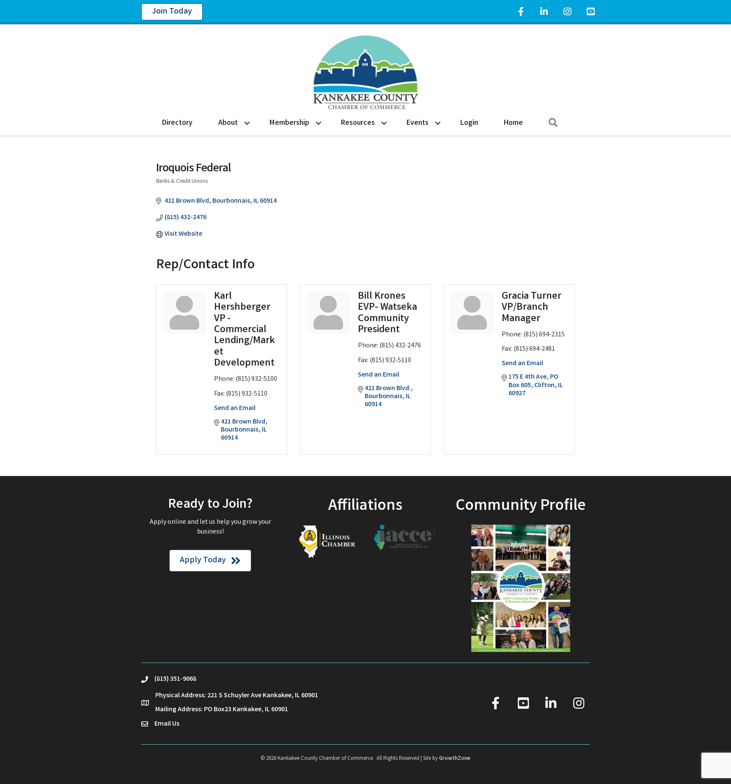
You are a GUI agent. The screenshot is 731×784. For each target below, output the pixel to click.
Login (469, 123)
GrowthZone (454, 759)
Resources (358, 123)
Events (418, 123)
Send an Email (235, 408)
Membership (289, 123)
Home (513, 123)
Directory (177, 123)
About (228, 123)
